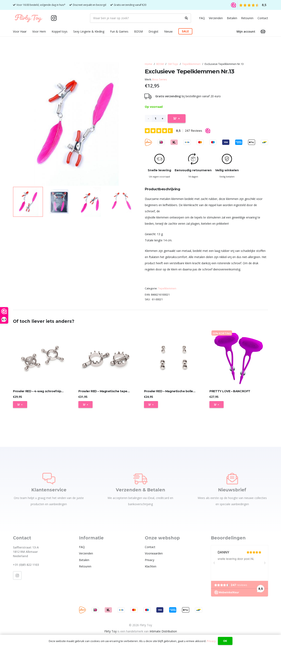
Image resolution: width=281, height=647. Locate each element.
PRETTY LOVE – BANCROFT (229, 391)
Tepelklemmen (191, 64)
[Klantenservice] (48, 478)
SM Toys (173, 64)
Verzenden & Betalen (140, 489)
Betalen (232, 18)
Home (148, 64)
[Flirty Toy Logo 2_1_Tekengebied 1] (28, 18)
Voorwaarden (154, 553)
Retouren (247, 18)
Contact (263, 18)
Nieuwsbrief (232, 489)
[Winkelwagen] (263, 31)
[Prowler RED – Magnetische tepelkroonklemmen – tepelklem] (107, 357)
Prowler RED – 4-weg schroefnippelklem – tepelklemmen (55, 391)
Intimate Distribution (163, 631)
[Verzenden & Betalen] (140, 478)
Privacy (149, 560)
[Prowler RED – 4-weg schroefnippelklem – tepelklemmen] (42, 357)
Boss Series (159, 79)
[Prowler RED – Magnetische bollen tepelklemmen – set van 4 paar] (173, 357)
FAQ (202, 18)
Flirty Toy (110, 631)
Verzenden (216, 18)
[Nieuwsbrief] (232, 478)
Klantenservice (48, 489)
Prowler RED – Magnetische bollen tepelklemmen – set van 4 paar (193, 391)
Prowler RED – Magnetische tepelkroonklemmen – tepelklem (123, 391)
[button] (29, 31)
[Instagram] (53, 18)
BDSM (160, 64)
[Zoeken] (186, 18)
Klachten (150, 566)
